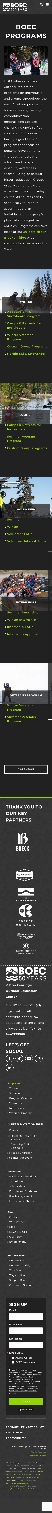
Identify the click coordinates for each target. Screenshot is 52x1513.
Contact (14, 1217)
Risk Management (20, 1196)
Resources (14, 1171)
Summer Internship (23, 612)
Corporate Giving (20, 1285)
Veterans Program (26, 695)
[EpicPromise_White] (24, 870)
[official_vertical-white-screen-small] (26, 889)
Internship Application (25, 634)
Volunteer (26, 509)
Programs (14, 1083)
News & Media (18, 1232)
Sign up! (26, 1401)
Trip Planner (17, 1181)
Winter (26, 301)
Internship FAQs (20, 627)
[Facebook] (10, 1058)
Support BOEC (17, 1255)
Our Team (15, 1236)
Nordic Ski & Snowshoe (26, 353)
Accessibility (16, 1438)
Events (13, 1130)
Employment (17, 1241)
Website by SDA (38, 1455)
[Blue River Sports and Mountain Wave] (26, 934)
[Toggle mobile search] (41, 4)
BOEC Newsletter (25, 1362)
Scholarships (17, 1186)
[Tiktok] (19, 1058)
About (12, 1212)
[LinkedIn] (10, 1067)
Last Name (15, 1339)
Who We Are (17, 1222)
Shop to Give (17, 1280)
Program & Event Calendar (25, 1124)
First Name (16, 1324)
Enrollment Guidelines (24, 1191)
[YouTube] (29, 1058)
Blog (12, 1227)
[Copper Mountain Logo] (25, 906)
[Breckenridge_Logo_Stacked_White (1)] (22, 834)
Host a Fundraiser (20, 1152)
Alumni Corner (23, 1357)
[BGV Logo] (26, 944)
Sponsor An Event (20, 1157)
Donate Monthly (19, 1265)
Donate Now (17, 1260)
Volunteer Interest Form (26, 541)
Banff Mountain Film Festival (24, 1138)
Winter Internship (21, 619)
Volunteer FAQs (19, 534)
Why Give (15, 1270)
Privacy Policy (32, 1427)
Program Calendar (21, 1098)
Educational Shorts (21, 1201)
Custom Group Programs (27, 346)
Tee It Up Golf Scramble (20, 1146)
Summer (25, 415)
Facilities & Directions (22, 1176)
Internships (26, 602)
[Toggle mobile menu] (47, 4)
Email (12, 1310)
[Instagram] (39, 1058)
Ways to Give (17, 1275)
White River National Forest (29, 1474)
